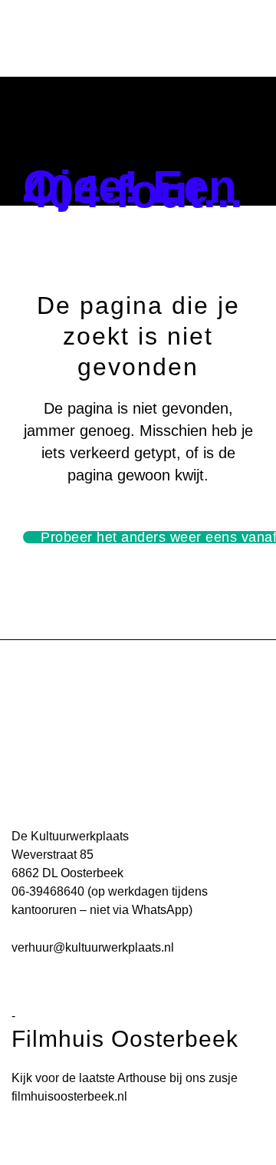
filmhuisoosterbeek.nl (69, 1096)
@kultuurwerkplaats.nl (113, 947)
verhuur (32, 947)
